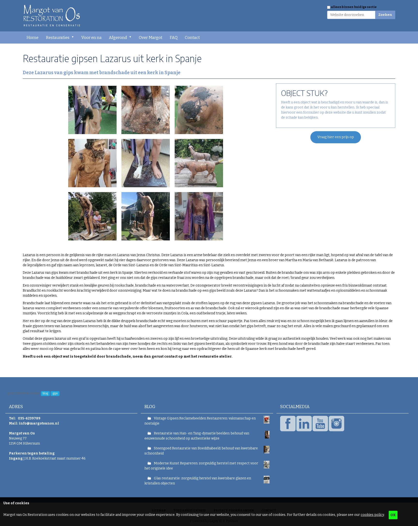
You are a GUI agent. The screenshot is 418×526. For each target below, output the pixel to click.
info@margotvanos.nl (39, 423)
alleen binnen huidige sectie (354, 7)
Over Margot (150, 37)
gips (55, 393)
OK (393, 515)
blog (45, 393)
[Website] (52, 16)
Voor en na (91, 37)
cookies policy (372, 515)
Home (32, 37)
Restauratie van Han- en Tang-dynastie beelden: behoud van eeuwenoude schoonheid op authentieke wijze (196, 435)
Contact (192, 37)
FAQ (174, 37)
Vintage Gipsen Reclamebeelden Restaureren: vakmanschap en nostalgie (200, 420)
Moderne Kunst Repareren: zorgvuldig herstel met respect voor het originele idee (201, 465)
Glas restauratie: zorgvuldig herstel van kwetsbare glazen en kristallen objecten (197, 480)
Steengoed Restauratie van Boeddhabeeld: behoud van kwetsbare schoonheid (201, 450)
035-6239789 (29, 418)
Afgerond (118, 37)
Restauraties (57, 37)
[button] (74, 37)
